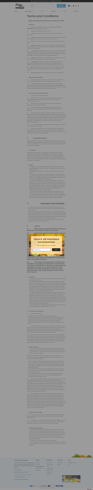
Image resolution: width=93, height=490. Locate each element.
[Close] (63, 235)
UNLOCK (56, 249)
